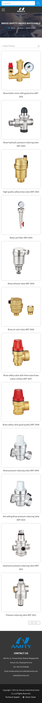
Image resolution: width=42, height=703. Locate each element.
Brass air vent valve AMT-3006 (21, 329)
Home (13, 28)
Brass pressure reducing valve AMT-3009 (21, 470)
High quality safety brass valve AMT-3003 (21, 191)
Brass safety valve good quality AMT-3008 (21, 424)
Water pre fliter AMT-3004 (21, 237)
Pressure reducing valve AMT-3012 (21, 615)
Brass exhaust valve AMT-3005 (21, 283)
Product (20, 28)
